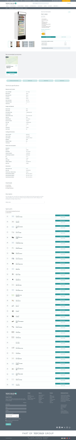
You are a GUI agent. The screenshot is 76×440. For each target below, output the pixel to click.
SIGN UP (8, 424)
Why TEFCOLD (41, 396)
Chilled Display (52, 396)
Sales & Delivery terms (38, 437)
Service (40, 400)
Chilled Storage (52, 397)
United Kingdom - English (57, 0)
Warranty (40, 401)
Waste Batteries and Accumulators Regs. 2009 (35, 438)
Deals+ (51, 395)
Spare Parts (51, 402)
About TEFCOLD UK (41, 395)
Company (7, 410)
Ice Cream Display (52, 399)
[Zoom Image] (20, 25)
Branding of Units (41, 398)
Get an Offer (29, 397)
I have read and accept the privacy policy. (12, 420)
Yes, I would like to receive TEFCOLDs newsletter (13, 418)
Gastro (51, 401)
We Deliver (40, 397)
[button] (11, 44)
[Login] (69, 3)
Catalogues (40, 399)
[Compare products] (16, 65)
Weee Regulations (45, 437)
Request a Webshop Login (31, 398)
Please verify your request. (10, 413)
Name (7, 407)
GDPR (28, 437)
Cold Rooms (51, 400)
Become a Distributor (31, 396)
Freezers (51, 398)
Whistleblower (45, 438)
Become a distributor (66, 0)
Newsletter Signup (30, 399)
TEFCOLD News (41, 402)
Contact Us (29, 395)
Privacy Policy (10, 421)
